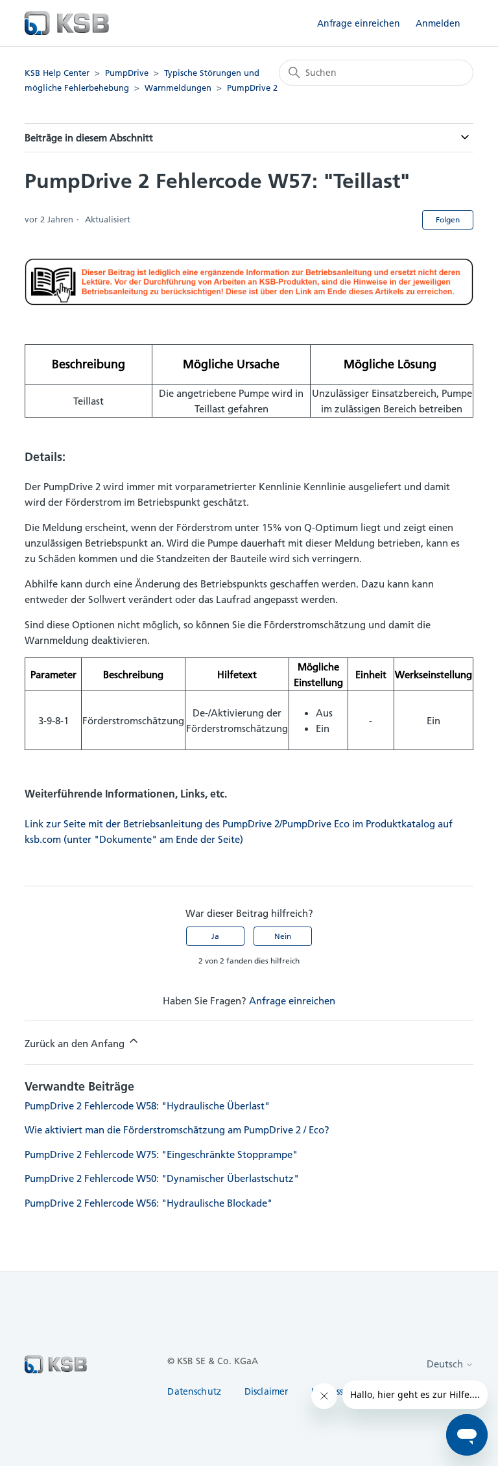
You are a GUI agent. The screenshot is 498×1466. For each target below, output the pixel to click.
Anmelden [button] (438, 23)
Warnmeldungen (178, 87)
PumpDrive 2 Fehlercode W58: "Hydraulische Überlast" (147, 1105)
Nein (282, 936)
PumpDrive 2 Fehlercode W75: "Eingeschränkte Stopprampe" (161, 1154)
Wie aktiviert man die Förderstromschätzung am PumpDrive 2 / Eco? (177, 1129)
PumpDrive (126, 72)
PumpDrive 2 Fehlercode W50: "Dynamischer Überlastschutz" (162, 1178)
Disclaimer (266, 1391)
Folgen (448, 219)
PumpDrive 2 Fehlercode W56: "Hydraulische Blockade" (148, 1202)
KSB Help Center (57, 72)
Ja (215, 936)
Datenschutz (194, 1391)
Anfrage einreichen (358, 23)
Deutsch (446, 1363)
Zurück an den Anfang (76, 1043)
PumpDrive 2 (252, 87)
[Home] (67, 23)
